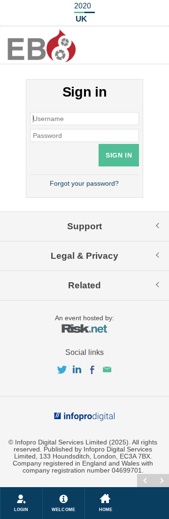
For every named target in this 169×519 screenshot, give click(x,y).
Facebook (93, 370)
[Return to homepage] (42, 46)
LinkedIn (78, 370)
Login (21, 509)
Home (105, 509)
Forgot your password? (84, 183)
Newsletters (107, 370)
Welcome (63, 509)
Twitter (63, 370)
